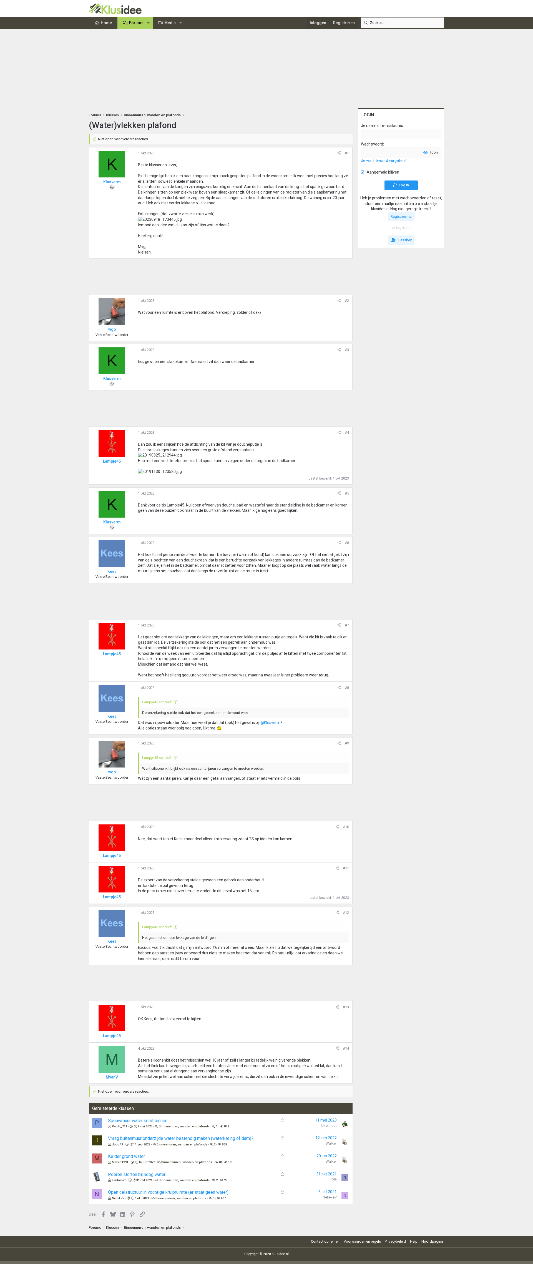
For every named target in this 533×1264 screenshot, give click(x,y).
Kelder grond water (126, 1156)
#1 (347, 153)
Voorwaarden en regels (362, 1241)
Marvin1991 (120, 1162)
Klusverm (112, 182)
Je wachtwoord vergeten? (384, 160)
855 (224, 1144)
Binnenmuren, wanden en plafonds (184, 1126)
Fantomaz (119, 1180)
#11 (346, 868)
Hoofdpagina (432, 1241)
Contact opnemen (325, 1241)
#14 (346, 1048)
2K (226, 1180)
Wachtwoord (372, 144)
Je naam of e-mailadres (382, 125)
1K (230, 1162)
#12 (346, 913)
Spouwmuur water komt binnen (137, 1120)
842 (226, 1126)
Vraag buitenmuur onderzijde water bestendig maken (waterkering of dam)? (180, 1138)
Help (414, 1241)
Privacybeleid (395, 1241)
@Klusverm (270, 722)
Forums (136, 23)
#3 (347, 350)
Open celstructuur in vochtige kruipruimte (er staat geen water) (168, 1192)
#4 (347, 432)
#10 (346, 827)
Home (106, 23)
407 (223, 1198)
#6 (347, 543)
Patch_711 (119, 1126)
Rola (333, 1179)
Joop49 (117, 1144)
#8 (347, 688)
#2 (347, 301)
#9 (347, 743)
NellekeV (118, 1198)
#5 (347, 493)
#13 (346, 1007)
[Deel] (339, 153)
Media (170, 23)
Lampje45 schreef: (157, 702)
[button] (148, 23)
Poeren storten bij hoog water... (138, 1174)
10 (220, 1162)
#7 (347, 625)
